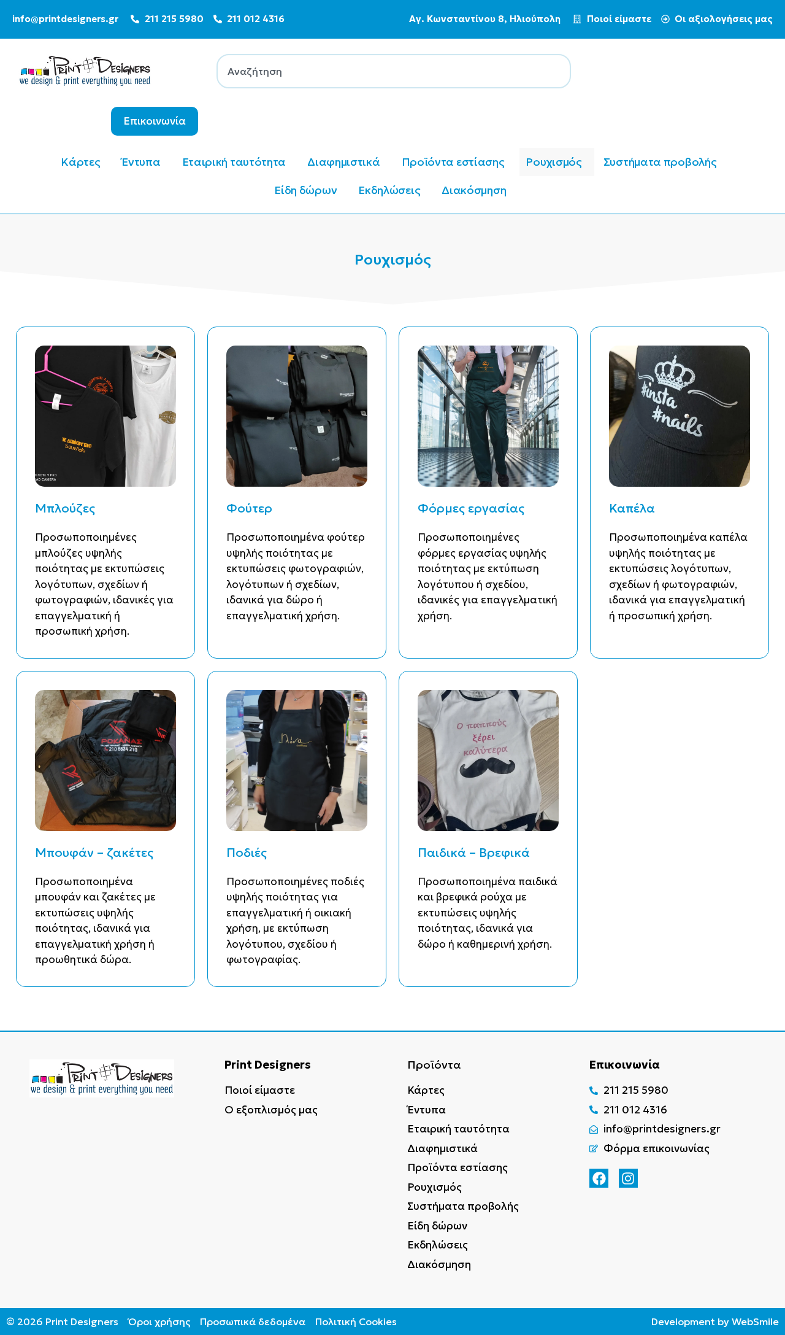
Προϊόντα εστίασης (453, 162)
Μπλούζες (65, 508)
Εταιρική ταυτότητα (234, 162)
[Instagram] (628, 1178)
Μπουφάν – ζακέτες (94, 853)
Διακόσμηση (474, 190)
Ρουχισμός (553, 162)
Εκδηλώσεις (389, 190)
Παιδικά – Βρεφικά (474, 853)
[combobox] (393, 71)
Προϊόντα (434, 1065)
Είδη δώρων (305, 190)
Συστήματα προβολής (660, 162)
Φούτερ (249, 508)
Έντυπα (140, 162)
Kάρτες (80, 162)
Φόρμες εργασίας (471, 508)
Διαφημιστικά (343, 162)
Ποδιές (246, 853)
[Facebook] (598, 1178)
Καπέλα (632, 508)
